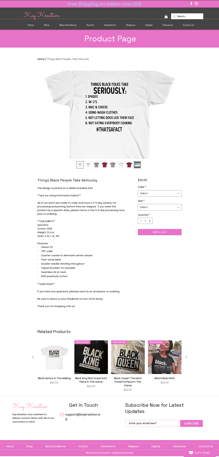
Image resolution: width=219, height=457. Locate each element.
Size (141, 201)
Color (142, 187)
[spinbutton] (145, 221)
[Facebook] (191, 3)
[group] (109, 366)
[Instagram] (196, 3)
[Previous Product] (33, 357)
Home (41, 59)
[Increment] (150, 221)
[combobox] (160, 193)
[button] (166, 16)
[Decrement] (140, 221)
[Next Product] (186, 357)
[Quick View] (54, 357)
